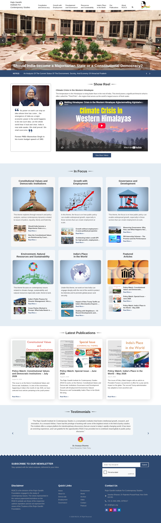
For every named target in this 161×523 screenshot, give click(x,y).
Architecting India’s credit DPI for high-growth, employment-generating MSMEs (87, 240)
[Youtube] (110, 510)
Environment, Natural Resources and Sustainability (33, 255)
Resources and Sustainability (87, 6)
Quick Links (65, 485)
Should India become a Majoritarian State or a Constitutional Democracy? (78, 66)
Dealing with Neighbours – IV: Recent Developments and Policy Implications (87, 313)
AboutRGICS (124, 6)
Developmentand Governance (71, 6)
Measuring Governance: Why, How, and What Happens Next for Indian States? (134, 230)
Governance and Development (128, 182)
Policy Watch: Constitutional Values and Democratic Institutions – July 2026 (134, 290)
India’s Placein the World (101, 6)
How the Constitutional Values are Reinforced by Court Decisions (39, 237)
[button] (132, 7)
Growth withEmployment (57, 6)
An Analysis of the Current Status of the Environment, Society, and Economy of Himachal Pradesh (65, 73)
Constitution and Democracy (44, 6)
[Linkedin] (119, 510)
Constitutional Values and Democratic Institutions (33, 182)
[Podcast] (115, 510)
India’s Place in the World (80, 255)
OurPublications (114, 6)
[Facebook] (106, 510)
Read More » (32, 231)
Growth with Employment (80, 182)
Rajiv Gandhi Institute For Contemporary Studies (20, 5)
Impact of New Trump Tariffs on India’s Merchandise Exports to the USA (88, 304)
